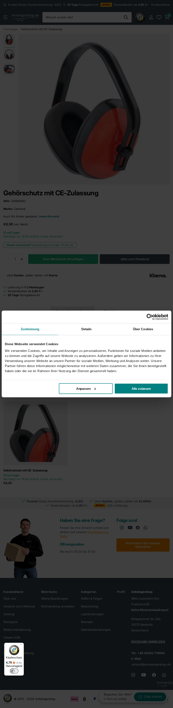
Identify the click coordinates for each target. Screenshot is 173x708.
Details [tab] (86, 329)
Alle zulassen (141, 388)
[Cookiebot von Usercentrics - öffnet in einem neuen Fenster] (149, 317)
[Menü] (21, 645)
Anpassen (83, 388)
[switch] (14, 670)
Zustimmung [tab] (30, 329)
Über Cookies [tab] (143, 329)
